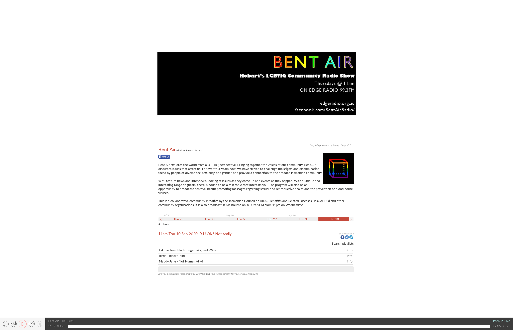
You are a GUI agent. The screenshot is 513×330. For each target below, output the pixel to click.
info (349, 250)
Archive (163, 224)
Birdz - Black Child (172, 255)
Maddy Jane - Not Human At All (181, 261)
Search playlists (343, 243)
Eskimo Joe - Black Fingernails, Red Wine (187, 250)
